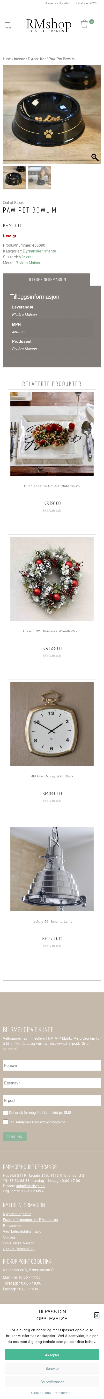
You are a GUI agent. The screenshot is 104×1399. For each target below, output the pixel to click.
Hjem (7, 58)
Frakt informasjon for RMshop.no (30, 1219)
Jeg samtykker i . (38, 1121)
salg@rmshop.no (30, 1185)
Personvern (62, 1392)
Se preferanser (52, 1381)
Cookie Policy (41, 1392)
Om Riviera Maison (19, 1242)
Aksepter (52, 1354)
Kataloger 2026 (86, 3)
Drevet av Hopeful (57, 3)
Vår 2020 (27, 257)
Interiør (19, 58)
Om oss (9, 1237)
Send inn (15, 1136)
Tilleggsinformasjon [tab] (46, 279)
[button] (96, 1315)
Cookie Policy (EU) (19, 1248)
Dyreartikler (37, 58)
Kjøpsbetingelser (17, 1213)
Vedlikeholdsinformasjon (23, 1231)
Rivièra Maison (28, 262)
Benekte (52, 1368)
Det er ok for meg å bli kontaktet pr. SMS (40, 1112)
